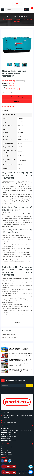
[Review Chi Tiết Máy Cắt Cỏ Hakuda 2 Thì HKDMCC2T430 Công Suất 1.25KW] (4, 371)
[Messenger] (30, 472)
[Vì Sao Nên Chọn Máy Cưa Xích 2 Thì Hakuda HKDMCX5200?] (4, 365)
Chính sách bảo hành (6, 454)
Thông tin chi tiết (8, 106)
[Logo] (17, 4)
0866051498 (10, 472)
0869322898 (6, 420)
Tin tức (3, 344)
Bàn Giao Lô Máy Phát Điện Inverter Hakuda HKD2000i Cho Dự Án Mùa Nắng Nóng (20, 354)
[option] (9, 64)
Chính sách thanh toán (6, 447)
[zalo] (9, 461)
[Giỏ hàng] (31, 10)
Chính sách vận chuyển (7, 449)
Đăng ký (29, 385)
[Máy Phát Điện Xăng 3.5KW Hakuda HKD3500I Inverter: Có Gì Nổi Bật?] (4, 349)
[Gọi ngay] (3, 466)
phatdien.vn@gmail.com (9, 422)
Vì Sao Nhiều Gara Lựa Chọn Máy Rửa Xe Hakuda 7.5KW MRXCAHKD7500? (20, 360)
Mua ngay (17, 101)
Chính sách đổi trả (5, 450)
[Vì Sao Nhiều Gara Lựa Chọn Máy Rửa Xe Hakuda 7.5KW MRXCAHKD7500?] (4, 360)
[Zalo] (30, 466)
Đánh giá (5, 110)
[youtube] (6, 461)
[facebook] (2, 461)
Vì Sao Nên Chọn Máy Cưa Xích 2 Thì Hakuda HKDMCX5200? (19, 364)
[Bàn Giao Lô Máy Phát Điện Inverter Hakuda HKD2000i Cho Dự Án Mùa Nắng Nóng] (4, 355)
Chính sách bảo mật (6, 452)
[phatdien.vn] (17, 402)
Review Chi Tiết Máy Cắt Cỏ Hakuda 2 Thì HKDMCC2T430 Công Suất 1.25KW (20, 370)
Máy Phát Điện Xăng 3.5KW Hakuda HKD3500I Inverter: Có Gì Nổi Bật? (18, 348)
